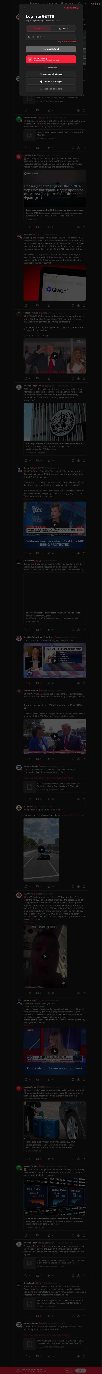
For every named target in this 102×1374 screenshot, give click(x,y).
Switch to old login (70, 8)
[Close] (24, 8)
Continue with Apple (52, 81)
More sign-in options (52, 89)
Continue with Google (52, 74)
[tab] (38, 28)
